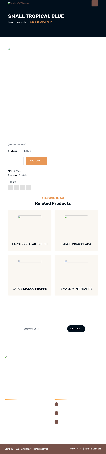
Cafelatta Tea (14, 422)
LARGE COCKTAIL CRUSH (30, 244)
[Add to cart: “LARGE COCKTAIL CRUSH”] (42, 226)
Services (62, 378)
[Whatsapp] (26, 380)
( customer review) (17, 144)
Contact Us (62, 388)
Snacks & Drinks (15, 417)
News (60, 383)
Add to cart (36, 161)
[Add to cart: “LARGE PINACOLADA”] (89, 226)
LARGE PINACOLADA (76, 244)
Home (10, 22)
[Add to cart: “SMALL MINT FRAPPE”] (89, 271)
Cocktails (21, 22)
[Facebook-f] (7, 380)
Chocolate (12, 413)
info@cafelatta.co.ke (69, 421)
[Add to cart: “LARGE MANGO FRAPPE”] (42, 271)
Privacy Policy (75, 449)
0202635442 (65, 412)
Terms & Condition (93, 449)
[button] (52, 160)
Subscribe (75, 329)
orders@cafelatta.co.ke (70, 424)
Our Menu (62, 373)
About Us (62, 369)
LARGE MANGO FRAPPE (30, 289)
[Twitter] (13, 380)
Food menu (13, 427)
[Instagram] (20, 380)
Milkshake (12, 408)
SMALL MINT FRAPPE (76, 289)
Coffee (11, 403)
